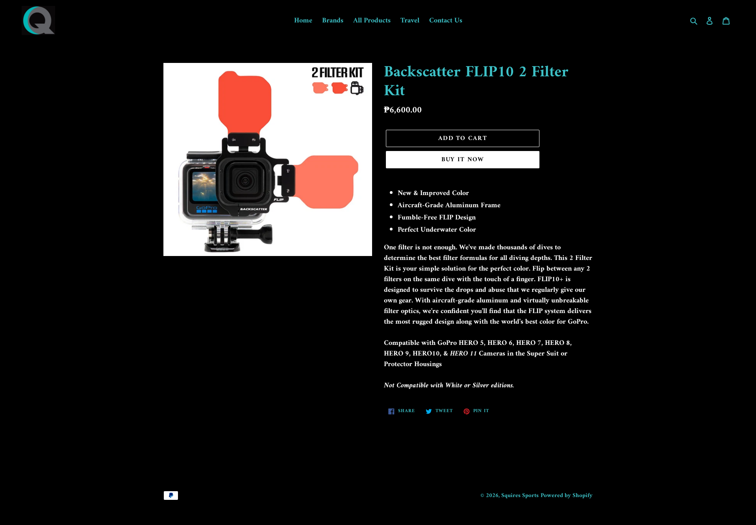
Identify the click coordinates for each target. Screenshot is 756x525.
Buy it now (462, 159)
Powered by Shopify (567, 495)
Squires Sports (520, 495)
